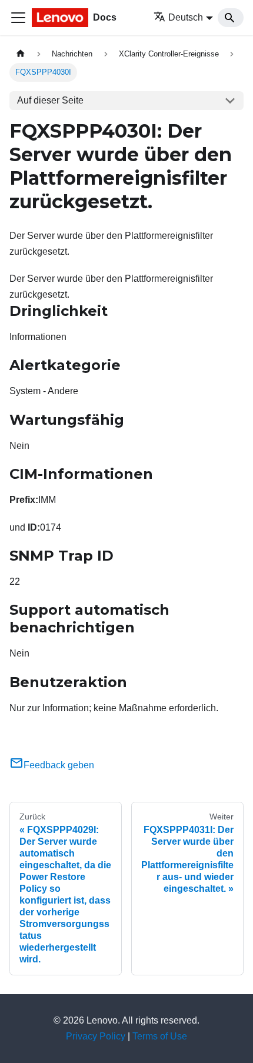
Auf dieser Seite (50, 100)
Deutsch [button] (185, 17)
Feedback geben (59, 765)
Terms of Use (159, 1036)
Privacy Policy (95, 1036)
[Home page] (20, 54)
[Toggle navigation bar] (18, 17)
